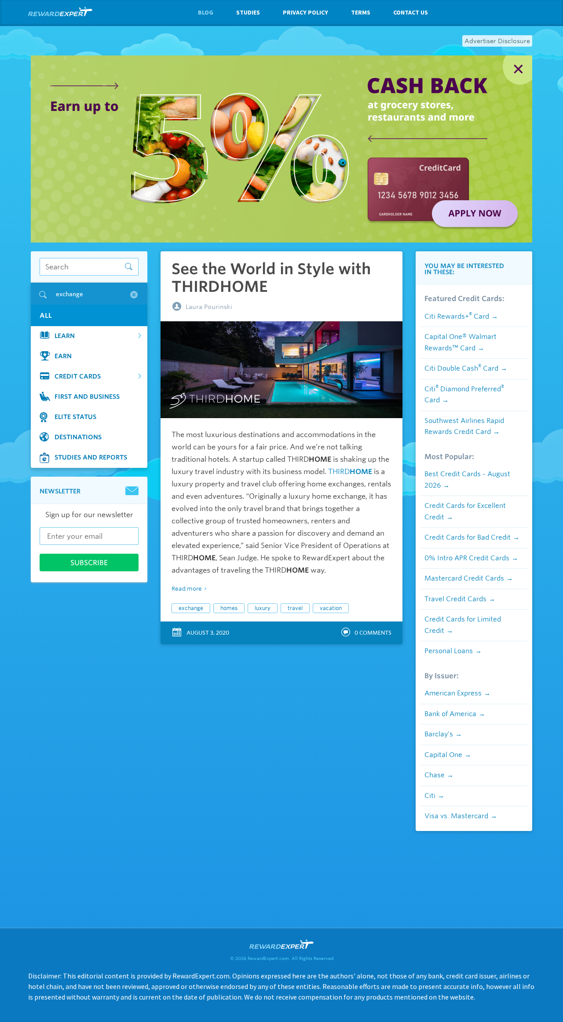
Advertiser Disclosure (497, 40)
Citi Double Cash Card (461, 368)
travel (295, 608)
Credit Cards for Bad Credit (467, 537)
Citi (429, 796)
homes (229, 608)
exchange (191, 608)
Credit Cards (78, 376)
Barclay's (438, 734)
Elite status (75, 416)
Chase (434, 775)
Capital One (443, 755)
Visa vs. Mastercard (456, 816)
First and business (87, 396)
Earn (63, 356)
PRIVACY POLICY (305, 12)
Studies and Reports (91, 457)
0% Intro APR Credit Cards (466, 558)
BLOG (205, 12)
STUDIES (248, 12)
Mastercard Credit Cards (464, 578)
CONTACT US (410, 12)
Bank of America (450, 714)
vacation (331, 608)
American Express (453, 693)
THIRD (350, 471)
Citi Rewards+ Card (456, 316)
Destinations (78, 437)
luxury (263, 608)
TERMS (360, 12)
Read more (187, 588)
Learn (65, 335)
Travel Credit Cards (455, 599)
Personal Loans (448, 651)
